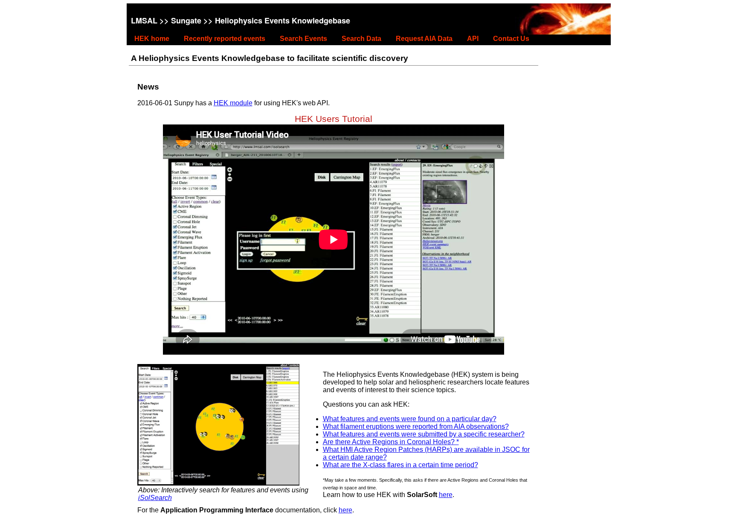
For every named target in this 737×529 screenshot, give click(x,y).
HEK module (233, 103)
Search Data (361, 38)
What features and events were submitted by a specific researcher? (424, 434)
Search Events (303, 38)
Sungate (186, 20)
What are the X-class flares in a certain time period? (400, 464)
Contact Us (511, 38)
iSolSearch (155, 497)
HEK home (151, 38)
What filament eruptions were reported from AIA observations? (416, 426)
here (446, 494)
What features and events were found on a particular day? (409, 418)
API (473, 38)
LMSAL (144, 20)
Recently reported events (224, 38)
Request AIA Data (424, 38)
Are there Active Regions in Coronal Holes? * (391, 441)
